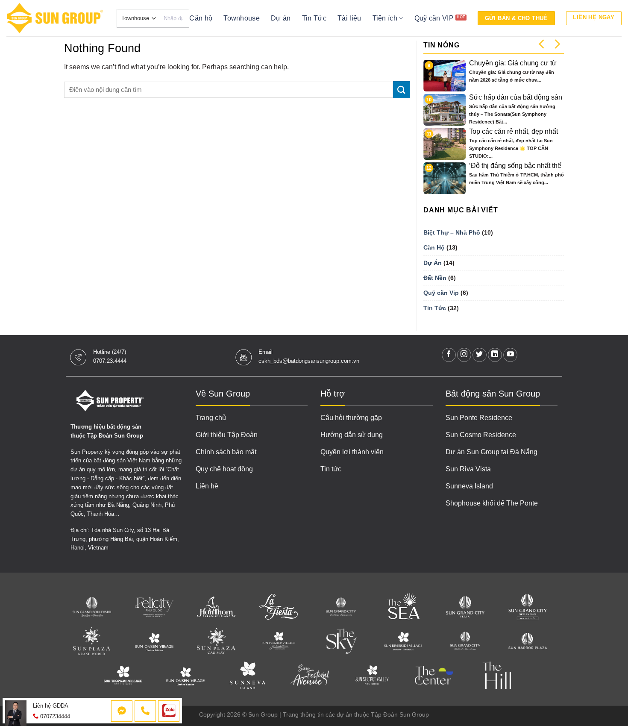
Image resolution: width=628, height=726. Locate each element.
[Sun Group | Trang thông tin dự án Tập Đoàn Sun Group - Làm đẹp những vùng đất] (55, 18)
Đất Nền (434, 277)
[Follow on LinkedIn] (495, 355)
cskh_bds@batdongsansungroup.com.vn (308, 361)
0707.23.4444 (109, 361)
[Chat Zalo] (168, 711)
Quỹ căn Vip (441, 292)
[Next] (556, 44)
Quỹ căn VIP (434, 18)
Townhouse (241, 18)
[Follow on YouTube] (510, 355)
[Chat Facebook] (122, 711)
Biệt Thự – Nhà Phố (451, 232)
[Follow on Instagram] (464, 355)
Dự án (281, 18)
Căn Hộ (434, 247)
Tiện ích (385, 18)
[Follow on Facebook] (449, 355)
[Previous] (542, 44)
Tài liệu (349, 18)
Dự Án (432, 262)
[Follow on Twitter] (479, 355)
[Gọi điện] (145, 711)
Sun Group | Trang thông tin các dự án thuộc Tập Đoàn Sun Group (338, 714)
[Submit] (401, 89)
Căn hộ (200, 18)
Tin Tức (314, 18)
